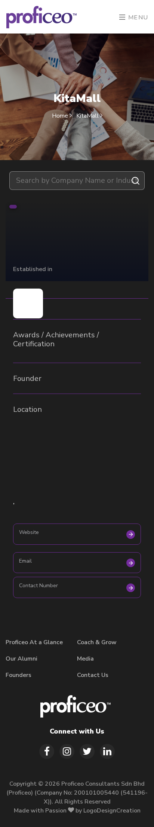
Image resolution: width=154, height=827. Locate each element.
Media (85, 659)
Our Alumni (21, 659)
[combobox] (77, 180)
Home (61, 116)
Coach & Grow (97, 642)
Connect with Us (77, 731)
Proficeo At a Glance (34, 642)
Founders (18, 675)
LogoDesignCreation (112, 811)
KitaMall (88, 116)
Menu (137, 17)
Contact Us (92, 675)
